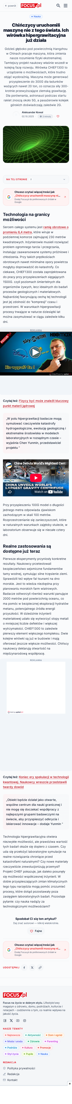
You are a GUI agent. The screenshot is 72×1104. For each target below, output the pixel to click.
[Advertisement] (36, 686)
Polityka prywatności (21, 1068)
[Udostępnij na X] (32, 967)
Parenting (52, 1041)
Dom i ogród (55, 1035)
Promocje (45, 1047)
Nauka (44, 1053)
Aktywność (34, 1035)
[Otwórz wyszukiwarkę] (58, 6)
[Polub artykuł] (58, 116)
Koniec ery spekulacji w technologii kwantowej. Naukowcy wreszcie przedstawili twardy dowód (36, 782)
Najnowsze (13, 1035)
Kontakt (12, 1080)
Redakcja (13, 1074)
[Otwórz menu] (65, 5)
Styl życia (13, 1053)
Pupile (29, 1053)
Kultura (28, 1047)
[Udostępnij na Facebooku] (24, 967)
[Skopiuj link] (40, 967)
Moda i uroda (15, 1041)
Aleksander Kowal (32, 112)
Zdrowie (34, 1041)
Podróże (12, 1047)
